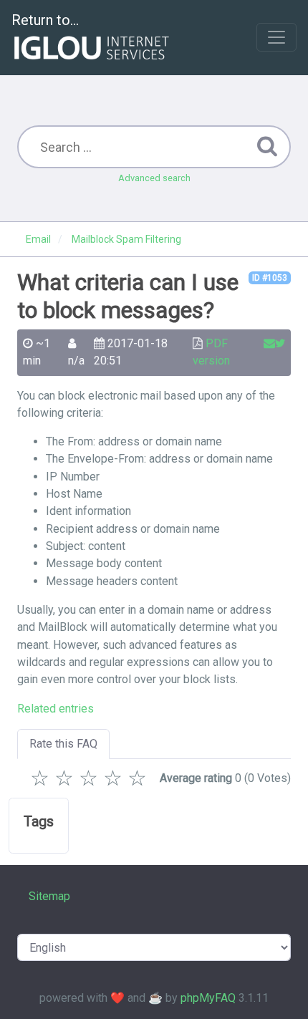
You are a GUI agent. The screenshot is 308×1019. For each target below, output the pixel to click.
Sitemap (49, 896)
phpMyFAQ (208, 998)
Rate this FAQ (63, 743)
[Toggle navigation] (276, 37)
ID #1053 (269, 278)
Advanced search (154, 178)
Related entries (55, 708)
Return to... (45, 20)
